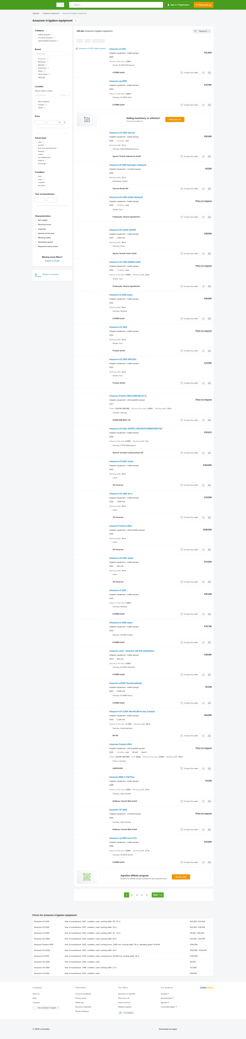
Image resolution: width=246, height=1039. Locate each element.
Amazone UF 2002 (118, 810)
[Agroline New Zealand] (43, 5)
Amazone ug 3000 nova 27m (123, 838)
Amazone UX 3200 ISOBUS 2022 (125, 262)
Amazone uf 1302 (117, 590)
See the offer (181, 877)
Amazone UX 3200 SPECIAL (123, 359)
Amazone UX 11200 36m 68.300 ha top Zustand (132, 711)
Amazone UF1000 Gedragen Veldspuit (127, 165)
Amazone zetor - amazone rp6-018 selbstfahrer (131, 651)
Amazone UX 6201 (41, 956)
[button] (203, 72)
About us (36, 994)
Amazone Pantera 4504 (120, 526)
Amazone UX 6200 (41, 973)
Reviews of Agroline (83, 1007)
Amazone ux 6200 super (121, 295)
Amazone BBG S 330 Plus (121, 777)
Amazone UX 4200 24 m (120, 494)
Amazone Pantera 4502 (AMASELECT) (128, 396)
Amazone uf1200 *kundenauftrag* (125, 683)
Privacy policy (80, 998)
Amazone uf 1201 (117, 49)
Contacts (36, 1002)
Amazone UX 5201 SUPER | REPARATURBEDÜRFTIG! (135, 429)
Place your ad (175, 119)
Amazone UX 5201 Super (121, 558)
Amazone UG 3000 (42, 939)
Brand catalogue (82, 1011)
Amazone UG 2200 (42, 962)
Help (34, 998)
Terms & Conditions (83, 994)
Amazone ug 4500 (118, 81)
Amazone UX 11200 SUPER (122, 230)
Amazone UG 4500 (42, 968)
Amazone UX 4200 (41, 921)
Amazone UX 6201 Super (121, 461)
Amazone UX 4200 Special (122, 133)
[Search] (71, 4)
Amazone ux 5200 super (121, 623)
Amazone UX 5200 (41, 927)
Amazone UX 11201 (42, 950)
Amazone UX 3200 (118, 327)
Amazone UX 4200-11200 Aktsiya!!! (126, 197)
